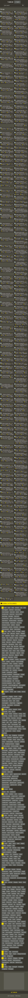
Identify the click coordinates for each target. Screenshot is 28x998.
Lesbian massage (5, 377)
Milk (10, 826)
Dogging (11, 696)
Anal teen (4, 129)
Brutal (3, 642)
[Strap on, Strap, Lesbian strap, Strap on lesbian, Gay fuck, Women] (7, 360)
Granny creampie (6, 746)
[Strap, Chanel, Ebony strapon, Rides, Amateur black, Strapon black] (7, 518)
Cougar (18, 683)
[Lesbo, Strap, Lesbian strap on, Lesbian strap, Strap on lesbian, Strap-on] (21, 216)
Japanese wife (15, 776)
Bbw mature (5, 650)
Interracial (11, 767)
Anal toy (22, 70)
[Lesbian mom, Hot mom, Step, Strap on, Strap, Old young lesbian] (21, 97)
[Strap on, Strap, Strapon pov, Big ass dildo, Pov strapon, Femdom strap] (21, 462)
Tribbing (17, 540)
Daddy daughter (5, 707)
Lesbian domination (20, 140)
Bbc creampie (9, 648)
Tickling (3, 598)
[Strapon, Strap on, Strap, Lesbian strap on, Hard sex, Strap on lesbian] (21, 282)
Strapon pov (22, 174)
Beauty (16, 637)
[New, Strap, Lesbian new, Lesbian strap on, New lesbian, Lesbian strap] (7, 151)
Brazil (14, 650)
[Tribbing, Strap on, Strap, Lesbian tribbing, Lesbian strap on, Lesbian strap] (21, 539)
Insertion (4, 772)
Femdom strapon (19, 125)
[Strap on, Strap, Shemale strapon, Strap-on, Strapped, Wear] (7, 419)
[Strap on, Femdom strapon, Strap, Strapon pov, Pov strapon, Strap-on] (7, 134)
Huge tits (10, 763)
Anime (17, 612)
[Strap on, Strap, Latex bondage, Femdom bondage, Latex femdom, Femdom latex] (7, 178)
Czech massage (19, 661)
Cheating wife (16, 674)
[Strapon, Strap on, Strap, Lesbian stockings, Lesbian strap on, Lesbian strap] (21, 424)
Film (7, 722)
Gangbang (14, 735)
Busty (3, 648)
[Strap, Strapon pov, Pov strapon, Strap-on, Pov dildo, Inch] (21, 225)
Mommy (16, 819)
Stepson (3, 498)
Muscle (12, 834)
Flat (3, 731)
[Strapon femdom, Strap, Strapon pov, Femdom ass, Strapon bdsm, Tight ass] (7, 278)
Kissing (10, 789)
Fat (19, 724)
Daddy (19, 691)
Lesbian (6, 794)
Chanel (7, 519)
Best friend (22, 396)
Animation (16, 627)
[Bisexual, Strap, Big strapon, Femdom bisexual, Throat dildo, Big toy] (21, 206)
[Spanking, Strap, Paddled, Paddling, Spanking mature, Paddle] (21, 454)
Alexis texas (23, 536)
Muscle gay (22, 85)
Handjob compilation (17, 765)
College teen (22, 290)
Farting (19, 728)
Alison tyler (18, 269)
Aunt (25, 607)
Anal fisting (4, 616)
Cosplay (4, 678)
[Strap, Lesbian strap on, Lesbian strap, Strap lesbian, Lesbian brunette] (7, 334)
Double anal (5, 700)
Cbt (10, 670)
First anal (19, 718)
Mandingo (20, 828)
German (3, 489)
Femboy (17, 37)
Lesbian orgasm (19, 386)
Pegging (3, 18)
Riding (17, 318)
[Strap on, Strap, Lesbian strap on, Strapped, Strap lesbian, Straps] (21, 178)
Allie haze (4, 492)
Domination (16, 705)
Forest (14, 731)
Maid (3, 116)
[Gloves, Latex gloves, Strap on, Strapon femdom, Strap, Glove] (7, 77)
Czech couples (15, 676)
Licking (18, 802)
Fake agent (10, 726)
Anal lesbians (23, 420)
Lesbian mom (18, 97)
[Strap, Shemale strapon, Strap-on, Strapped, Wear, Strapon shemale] (7, 225)
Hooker (21, 756)
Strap (8, 13)
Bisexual (17, 81)
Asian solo (22, 627)
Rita (21, 89)
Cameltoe (9, 678)
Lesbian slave (4, 438)
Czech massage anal (13, 685)
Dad (15, 691)
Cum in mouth (10, 665)
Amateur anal (5, 614)
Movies (10, 837)
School (3, 170)
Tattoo (17, 330)
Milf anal (22, 824)
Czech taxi (9, 668)
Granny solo (15, 737)
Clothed (3, 584)
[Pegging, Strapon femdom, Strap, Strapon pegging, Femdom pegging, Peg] (7, 17)
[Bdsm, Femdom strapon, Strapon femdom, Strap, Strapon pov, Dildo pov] (7, 410)
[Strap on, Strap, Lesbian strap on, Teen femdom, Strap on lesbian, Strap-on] (21, 489)
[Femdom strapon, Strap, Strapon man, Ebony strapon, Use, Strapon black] (21, 125)
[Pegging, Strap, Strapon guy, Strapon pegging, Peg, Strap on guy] (7, 156)
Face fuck (4, 733)
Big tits (12, 635)
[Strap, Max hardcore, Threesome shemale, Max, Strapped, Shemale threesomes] (21, 27)
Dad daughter (5, 703)
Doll (17, 364)
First (23, 726)
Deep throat (12, 703)
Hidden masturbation (6, 577)
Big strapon (22, 78)
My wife (17, 834)
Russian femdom (5, 34)
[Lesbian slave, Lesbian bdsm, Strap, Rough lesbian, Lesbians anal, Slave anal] (7, 438)
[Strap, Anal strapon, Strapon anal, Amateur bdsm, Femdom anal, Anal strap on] (21, 41)
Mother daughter (19, 832)
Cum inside (4, 676)
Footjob (10, 716)
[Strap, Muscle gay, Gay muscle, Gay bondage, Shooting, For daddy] (21, 85)
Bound (22, 434)
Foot (11, 722)
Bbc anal (16, 646)
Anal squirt (20, 620)
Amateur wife (18, 410)
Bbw (5, 631)
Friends (15, 722)
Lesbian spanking (19, 372)
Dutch (17, 700)
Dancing (4, 705)
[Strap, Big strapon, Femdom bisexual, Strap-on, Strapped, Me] (21, 77)
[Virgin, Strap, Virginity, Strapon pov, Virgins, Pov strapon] (7, 45)
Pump (23, 238)
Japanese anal (14, 778)
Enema (10, 709)
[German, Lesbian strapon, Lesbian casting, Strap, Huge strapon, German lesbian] (7, 489)
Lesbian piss (12, 809)
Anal (5, 607)
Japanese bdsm (19, 55)
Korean (6, 789)
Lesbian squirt (5, 813)
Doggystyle (19, 703)
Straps (7, 185)
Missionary (8, 824)
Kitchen (4, 791)
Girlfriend (4, 256)
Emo (10, 711)
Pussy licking (18, 144)
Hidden (14, 748)
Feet (24, 713)
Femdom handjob (13, 728)
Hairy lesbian (14, 761)
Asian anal (12, 612)
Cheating (15, 663)
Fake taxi (15, 716)
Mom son (10, 815)
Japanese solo (13, 784)
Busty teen (10, 657)
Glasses (21, 746)
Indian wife (10, 772)
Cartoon (20, 670)
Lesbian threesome (6, 800)
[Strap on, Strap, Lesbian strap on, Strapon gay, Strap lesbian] (21, 187)
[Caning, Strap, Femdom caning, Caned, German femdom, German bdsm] (21, 111)
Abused (18, 625)
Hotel (15, 752)
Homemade (4, 750)
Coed (3, 470)
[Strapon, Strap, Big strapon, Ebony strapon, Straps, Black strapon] (21, 169)
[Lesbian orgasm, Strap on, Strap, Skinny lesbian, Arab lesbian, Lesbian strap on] (21, 385)
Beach (13, 631)
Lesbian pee (4, 570)
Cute (14, 668)
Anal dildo (11, 616)
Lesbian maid (8, 116)
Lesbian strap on (9, 318)
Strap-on (22, 510)
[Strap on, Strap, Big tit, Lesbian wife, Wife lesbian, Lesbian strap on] (21, 497)
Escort (13, 711)
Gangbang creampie (9, 744)
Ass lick (9, 129)
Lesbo (17, 216)
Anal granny (4, 627)
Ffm (24, 716)
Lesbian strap (9, 205)
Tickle (8, 598)
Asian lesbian (18, 570)
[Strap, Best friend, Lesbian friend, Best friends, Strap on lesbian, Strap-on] (21, 395)
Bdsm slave (8, 527)
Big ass (17, 633)
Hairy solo (8, 756)
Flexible (18, 731)
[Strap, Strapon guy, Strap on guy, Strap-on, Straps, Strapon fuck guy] (21, 220)
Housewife (18, 238)
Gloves (3, 78)
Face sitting (4, 728)
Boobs (15, 657)
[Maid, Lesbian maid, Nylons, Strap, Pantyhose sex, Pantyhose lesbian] (7, 116)
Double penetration (16, 698)
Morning (16, 830)
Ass (21, 607)
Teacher (3, 108)
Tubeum (10, 2)
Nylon (17, 353)
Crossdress (15, 678)
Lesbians (20, 794)
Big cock (15, 640)
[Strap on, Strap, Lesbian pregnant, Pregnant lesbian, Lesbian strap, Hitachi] (7, 372)
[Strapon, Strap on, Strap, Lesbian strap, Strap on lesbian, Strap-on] (21, 294)
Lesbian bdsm (19, 235)
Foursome (15, 720)
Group (14, 739)
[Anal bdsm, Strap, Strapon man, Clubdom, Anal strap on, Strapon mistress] (21, 151)
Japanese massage (6, 776)
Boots (3, 637)
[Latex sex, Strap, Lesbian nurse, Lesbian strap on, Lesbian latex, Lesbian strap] (21, 229)
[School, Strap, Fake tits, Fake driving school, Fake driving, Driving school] (7, 169)
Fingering (4, 726)
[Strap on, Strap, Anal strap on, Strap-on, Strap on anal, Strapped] (7, 111)
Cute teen (4, 689)
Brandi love (4, 644)
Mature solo (11, 822)
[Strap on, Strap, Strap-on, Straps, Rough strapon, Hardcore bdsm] (7, 480)
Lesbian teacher (19, 798)
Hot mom (25, 97)
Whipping (4, 144)
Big (12, 646)
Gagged (21, 561)
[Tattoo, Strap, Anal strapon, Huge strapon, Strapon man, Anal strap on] (21, 330)
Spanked (9, 532)
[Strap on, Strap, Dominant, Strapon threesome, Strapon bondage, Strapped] (7, 89)
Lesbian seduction (19, 243)
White (7, 246)
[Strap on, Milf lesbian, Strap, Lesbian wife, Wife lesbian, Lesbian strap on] (7, 367)
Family (10, 713)
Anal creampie (5, 612)
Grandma (4, 739)
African (21, 612)
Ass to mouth (19, 614)
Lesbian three (9, 502)
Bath (23, 653)
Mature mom (18, 839)
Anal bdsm (18, 152)
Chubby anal (19, 687)
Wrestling (4, 322)
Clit (13, 681)
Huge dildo (4, 763)
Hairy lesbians (5, 765)
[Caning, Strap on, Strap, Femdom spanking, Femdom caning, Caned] (21, 65)
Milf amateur (22, 447)
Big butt (17, 655)
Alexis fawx (12, 622)
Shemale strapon (9, 225)
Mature (15, 815)
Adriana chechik (23, 443)
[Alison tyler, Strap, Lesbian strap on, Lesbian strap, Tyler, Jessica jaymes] (21, 269)
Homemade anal (14, 759)
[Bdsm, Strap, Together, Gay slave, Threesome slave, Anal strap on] (7, 59)
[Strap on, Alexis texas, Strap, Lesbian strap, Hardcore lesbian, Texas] (21, 535)
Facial (10, 720)
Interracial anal (5, 769)
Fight (9, 322)
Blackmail (7, 635)
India (15, 767)
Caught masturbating (6, 687)
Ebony (5, 709)
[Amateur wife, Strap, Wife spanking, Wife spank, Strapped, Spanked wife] (21, 410)
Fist (2, 387)
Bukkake (23, 633)
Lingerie (12, 798)
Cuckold (6, 659)
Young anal (18, 93)
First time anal (17, 726)
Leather (17, 194)
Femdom (15, 713)
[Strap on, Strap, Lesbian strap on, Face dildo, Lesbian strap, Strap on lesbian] (21, 160)
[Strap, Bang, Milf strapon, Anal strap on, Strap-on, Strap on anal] (7, 239)
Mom (5, 815)
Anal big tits (22, 19)
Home (22, 754)
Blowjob (4, 633)
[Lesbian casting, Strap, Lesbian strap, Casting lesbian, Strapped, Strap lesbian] (21, 527)
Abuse (11, 629)
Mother (17, 494)
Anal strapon (22, 41)
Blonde (3, 646)
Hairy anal (10, 752)
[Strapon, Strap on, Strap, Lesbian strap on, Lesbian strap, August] (7, 475)
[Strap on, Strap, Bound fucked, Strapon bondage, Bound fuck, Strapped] (21, 502)
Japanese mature (17, 780)
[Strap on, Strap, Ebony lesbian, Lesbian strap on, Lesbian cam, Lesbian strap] (7, 395)
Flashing (23, 720)
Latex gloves (9, 78)
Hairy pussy (22, 759)
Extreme (15, 709)
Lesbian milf (5, 802)
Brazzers (20, 640)
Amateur (17, 607)
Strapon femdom (5, 278)
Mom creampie (10, 832)
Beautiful (21, 637)
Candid (3, 672)
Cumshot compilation (7, 683)
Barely (21, 57)
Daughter (6, 691)
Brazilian (22, 650)
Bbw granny (11, 644)
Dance (3, 698)
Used (21, 523)
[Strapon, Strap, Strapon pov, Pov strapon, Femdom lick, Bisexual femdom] (7, 23)
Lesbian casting (19, 528)
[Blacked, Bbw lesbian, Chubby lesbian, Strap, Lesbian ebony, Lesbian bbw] (7, 138)
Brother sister (23, 635)
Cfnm (11, 663)
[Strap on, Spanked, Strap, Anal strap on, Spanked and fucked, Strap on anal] (7, 532)
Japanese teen (13, 782)
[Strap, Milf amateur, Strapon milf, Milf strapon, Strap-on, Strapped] (21, 447)
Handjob (10, 748)
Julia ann (24, 774)
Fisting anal (4, 720)
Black (17, 635)
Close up (17, 681)
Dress (10, 700)
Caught (3, 665)
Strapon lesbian (19, 103)
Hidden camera (21, 752)
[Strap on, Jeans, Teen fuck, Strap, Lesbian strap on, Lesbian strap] (7, 424)
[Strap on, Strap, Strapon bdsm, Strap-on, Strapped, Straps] (21, 480)
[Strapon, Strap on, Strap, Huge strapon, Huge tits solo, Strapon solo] (7, 196)
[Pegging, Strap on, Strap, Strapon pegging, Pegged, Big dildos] (21, 107)
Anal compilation (17, 618)
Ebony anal (4, 102)
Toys (22, 376)
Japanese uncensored (7, 780)
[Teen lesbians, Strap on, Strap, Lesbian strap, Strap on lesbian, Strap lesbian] (7, 451)
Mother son (4, 826)
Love (3, 502)
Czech (3, 661)
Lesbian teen (18, 515)
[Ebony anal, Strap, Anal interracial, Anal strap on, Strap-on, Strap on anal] (7, 101)
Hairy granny (17, 754)
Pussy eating (18, 485)
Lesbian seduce (12, 802)
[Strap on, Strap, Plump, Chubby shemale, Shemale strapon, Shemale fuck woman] (21, 191)
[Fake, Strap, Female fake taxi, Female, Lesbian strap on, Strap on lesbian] (7, 82)
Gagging (17, 744)
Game (11, 540)
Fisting (20, 713)
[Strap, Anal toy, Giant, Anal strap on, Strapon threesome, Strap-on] (21, 69)
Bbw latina (16, 648)
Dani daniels (10, 705)
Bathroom (9, 640)
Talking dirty (22, 165)
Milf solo (20, 826)
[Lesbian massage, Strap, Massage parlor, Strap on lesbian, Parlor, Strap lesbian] (7, 376)
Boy (7, 637)
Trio (3, 346)
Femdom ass (8, 161)
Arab (13, 607)
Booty (21, 648)
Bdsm (3, 59)
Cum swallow (22, 685)
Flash (19, 722)
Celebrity (21, 663)
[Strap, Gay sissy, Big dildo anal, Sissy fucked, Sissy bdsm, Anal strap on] (21, 120)
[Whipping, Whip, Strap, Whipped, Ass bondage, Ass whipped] (7, 144)
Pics (21, 437)
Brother (4, 640)
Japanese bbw (5, 782)
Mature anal (12, 817)
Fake (3, 82)
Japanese (6, 774)
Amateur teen (5, 618)
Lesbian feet (15, 800)
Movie (3, 824)
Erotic (19, 709)
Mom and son (20, 817)
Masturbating (21, 837)
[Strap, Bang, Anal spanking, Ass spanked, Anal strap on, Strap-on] (7, 312)
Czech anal (4, 685)
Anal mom (16, 616)
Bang (7, 240)
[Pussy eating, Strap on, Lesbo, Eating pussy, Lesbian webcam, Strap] (21, 484)
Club (9, 676)
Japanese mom (17, 774)
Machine (8, 828)
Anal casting (17, 609)
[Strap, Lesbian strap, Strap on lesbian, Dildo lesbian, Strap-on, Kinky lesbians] (21, 247)
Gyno (21, 737)
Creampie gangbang (6, 681)
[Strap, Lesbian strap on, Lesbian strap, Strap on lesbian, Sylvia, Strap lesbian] (21, 349)
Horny (15, 763)
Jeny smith (8, 460)
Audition (13, 625)
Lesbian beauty (23, 558)
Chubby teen (17, 665)
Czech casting (5, 670)
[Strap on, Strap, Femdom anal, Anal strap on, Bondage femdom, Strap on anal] (21, 273)
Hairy (5, 748)
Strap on (4, 13)
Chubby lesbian (19, 304)
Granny (6, 735)
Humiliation (20, 761)
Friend (24, 728)
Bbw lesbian (9, 139)
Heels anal (4, 754)
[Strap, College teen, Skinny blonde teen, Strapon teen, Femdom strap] (21, 290)
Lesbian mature (19, 550)
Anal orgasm (5, 609)
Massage (21, 815)
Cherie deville (18, 134)
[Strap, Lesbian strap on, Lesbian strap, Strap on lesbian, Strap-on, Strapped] (21, 340)
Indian (5, 767)
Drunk (11, 691)
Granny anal (20, 735)
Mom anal (18, 468)
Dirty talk (9, 698)
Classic (15, 672)
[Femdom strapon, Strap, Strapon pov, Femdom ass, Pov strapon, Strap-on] (7, 328)
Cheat (14, 687)
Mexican (4, 841)
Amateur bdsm (9, 97)
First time (4, 296)
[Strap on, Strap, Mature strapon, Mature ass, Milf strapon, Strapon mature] (7, 53)
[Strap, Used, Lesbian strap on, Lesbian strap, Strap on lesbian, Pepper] (21, 523)
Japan (11, 774)
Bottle (21, 655)
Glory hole (16, 741)
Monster (4, 832)
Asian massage (5, 622)
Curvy (21, 676)
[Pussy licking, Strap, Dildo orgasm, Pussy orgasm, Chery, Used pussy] (21, 144)
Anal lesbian (10, 261)
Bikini (16, 644)
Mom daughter (10, 830)
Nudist (5, 843)
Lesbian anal (18, 212)
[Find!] (22, 5)
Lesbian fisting (19, 813)
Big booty (4, 657)
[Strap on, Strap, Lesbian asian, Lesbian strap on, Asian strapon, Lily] (21, 308)
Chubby (8, 661)
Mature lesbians (19, 24)
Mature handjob (10, 841)
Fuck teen (4, 724)
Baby (18, 650)
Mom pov (14, 826)
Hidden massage (6, 759)
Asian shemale (5, 629)
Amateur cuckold (6, 625)
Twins (3, 49)
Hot (10, 765)
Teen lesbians (19, 314)
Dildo (3, 693)
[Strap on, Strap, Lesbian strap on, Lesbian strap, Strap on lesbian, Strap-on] (7, 511)
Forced (5, 713)
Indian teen (18, 769)
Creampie (11, 659)
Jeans (8, 425)
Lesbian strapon (19, 198)
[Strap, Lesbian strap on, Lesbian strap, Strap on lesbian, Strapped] (21, 506)
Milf (3, 817)
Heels (3, 756)
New (3, 152)
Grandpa (10, 739)
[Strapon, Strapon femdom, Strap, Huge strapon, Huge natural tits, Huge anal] (21, 299)
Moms (3, 828)
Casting (16, 659)
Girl (3, 744)
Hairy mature (15, 756)
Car (22, 665)
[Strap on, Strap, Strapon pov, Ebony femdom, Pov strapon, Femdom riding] (21, 156)
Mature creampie (6, 834)
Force (17, 148)
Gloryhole (9, 737)
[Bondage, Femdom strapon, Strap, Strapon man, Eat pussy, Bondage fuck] (7, 523)
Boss (20, 644)
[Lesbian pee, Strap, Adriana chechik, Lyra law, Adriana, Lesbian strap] (7, 569)
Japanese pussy (5, 787)
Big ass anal (5, 655)
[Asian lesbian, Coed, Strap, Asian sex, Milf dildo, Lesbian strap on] (21, 569)
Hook (21, 326)
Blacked (3, 139)
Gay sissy (22, 121)
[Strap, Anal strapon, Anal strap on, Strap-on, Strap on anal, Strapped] (7, 251)
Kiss (8, 791)
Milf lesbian (9, 368)
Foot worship (14, 724)
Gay (10, 735)
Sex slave (22, 73)
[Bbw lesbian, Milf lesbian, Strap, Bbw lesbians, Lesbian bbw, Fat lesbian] (7, 562)
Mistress (20, 822)
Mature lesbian (16, 824)
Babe (3, 653)
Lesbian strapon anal (6, 122)
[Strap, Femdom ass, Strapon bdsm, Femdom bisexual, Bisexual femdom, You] (7, 160)
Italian (19, 767)
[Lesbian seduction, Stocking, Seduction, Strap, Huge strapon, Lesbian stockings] (21, 242)
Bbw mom (11, 655)
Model (3, 830)
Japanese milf (21, 782)
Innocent (12, 769)
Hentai (19, 748)
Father (3, 722)
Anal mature (5, 620)
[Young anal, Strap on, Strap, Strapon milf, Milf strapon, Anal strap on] (21, 92)
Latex (16, 794)
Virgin (3, 46)
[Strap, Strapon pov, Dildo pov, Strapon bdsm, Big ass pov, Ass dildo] (21, 174)
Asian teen (12, 614)
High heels (20, 763)
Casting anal (9, 672)
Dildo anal (18, 116)
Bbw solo (8, 642)
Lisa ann (21, 800)
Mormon (4, 839)
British (23, 631)
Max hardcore (23, 28)
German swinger (14, 746)
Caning (17, 13)
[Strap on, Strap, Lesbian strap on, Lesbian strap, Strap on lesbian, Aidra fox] (21, 429)
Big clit (8, 646)
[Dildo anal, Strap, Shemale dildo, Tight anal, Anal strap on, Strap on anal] (21, 116)
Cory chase (10, 689)
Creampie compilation (7, 674)
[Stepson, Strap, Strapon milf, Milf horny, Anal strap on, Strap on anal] (7, 497)
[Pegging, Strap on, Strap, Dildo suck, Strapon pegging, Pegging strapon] (21, 129)
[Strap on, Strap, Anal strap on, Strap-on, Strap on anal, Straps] (21, 45)
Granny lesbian (9, 741)
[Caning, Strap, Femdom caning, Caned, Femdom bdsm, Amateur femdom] (21, 13)
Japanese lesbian (6, 778)
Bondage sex (8, 364)
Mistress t (14, 828)
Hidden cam (22, 750)
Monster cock (11, 839)
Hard (3, 761)
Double (15, 696)
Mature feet (4, 837)
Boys (10, 650)
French (20, 716)
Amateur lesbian (9, 346)
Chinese (13, 661)
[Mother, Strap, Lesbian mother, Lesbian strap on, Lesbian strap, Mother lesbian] (21, 493)
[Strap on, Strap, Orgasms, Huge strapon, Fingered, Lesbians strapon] (21, 367)
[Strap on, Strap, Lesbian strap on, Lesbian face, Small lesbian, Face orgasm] (7, 400)
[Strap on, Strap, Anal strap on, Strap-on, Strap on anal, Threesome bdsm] (21, 360)
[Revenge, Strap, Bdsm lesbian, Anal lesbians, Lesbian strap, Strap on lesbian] (7, 414)
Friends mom (8, 731)
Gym (23, 739)
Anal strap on (23, 286)
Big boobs (18, 595)
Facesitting (4, 716)
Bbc (8, 633)
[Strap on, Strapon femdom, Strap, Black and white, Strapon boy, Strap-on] (21, 344)
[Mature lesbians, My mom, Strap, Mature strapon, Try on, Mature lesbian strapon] (21, 23)
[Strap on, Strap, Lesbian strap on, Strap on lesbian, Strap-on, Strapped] (21, 405)
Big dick (18, 653)
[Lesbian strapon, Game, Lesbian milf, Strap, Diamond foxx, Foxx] (7, 539)
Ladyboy (11, 794)
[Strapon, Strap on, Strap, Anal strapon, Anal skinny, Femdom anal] (21, 183)
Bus (3, 635)
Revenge (3, 415)
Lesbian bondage (19, 401)
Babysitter (19, 642)
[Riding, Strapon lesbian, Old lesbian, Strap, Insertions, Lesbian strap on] (21, 318)
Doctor (23, 691)
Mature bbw (22, 830)
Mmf (16, 822)
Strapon (3, 24)
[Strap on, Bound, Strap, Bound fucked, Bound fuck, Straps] (21, 433)
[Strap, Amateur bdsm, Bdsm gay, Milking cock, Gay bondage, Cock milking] (7, 97)
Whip (9, 144)
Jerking (19, 784)
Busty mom (8, 174)
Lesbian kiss (4, 28)
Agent (11, 618)
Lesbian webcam (5, 288)
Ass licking (19, 622)
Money (3, 819)
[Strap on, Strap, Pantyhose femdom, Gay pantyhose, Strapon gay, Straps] (7, 41)
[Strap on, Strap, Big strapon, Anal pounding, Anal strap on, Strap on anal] (21, 32)
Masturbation (10, 819)
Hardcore (8, 761)
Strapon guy (22, 221)
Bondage (4, 523)
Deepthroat (4, 696)
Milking (15, 837)
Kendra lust (12, 791)
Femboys (23, 37)
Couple (3, 668)
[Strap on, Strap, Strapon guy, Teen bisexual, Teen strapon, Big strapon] (7, 13)
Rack (21, 552)
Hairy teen (10, 754)
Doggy (20, 696)
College (22, 674)
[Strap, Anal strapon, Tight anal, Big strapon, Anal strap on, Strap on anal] (21, 278)
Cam (14, 683)
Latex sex (18, 229)
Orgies (21, 450)
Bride (7, 653)
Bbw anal (13, 633)
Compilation (22, 659)
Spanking (18, 455)
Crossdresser (5, 663)
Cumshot (15, 670)
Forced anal (22, 148)
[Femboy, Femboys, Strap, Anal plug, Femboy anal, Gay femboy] (21, 36)
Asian (9, 607)
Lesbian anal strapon (6, 811)
